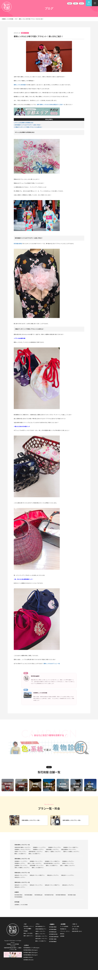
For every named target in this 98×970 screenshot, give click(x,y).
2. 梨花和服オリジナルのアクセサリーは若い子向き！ (27, 125)
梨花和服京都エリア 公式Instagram (31, 947)
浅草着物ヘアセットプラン (36, 861)
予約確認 (26, 931)
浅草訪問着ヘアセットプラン (37, 865)
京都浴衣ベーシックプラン (67, 875)
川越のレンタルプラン (40, 931)
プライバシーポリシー (65, 931)
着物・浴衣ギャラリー (29, 935)
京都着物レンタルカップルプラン (23, 849)
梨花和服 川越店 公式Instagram (31, 952)
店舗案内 (17, 892)
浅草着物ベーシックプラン (21, 861)
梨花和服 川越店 (72, 895)
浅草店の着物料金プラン (40, 929)
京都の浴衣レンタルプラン (41, 938)
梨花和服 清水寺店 (49, 895)
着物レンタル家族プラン (34, 853)
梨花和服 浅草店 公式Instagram (31, 950)
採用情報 (62, 936)
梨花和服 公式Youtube (29, 959)
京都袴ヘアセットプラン (20, 851)
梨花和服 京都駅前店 (61, 895)
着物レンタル (25, 33)
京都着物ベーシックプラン (39, 847)
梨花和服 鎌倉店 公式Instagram (31, 955)
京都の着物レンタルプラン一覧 (22, 844)
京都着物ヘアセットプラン (54, 847)
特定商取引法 (63, 929)
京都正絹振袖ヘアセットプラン (68, 849)
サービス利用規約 (64, 926)
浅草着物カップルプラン (68, 861)
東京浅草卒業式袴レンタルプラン (52, 863)
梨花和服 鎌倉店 (18, 897)
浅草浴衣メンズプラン (20, 887)
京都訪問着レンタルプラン (52, 849)
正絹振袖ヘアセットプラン (21, 865)
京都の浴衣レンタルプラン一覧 (22, 872)
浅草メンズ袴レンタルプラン (34, 863)
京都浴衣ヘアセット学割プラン (37, 875)
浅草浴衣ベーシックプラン (21, 885)
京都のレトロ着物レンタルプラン (71, 851)
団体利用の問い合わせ (77, 931)
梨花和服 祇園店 (28, 895)
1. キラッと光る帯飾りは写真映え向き (23, 122)
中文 (76, 3)
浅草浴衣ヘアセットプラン (36, 885)
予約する (89, 4)
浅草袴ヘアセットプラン (68, 863)
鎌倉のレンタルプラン (40, 933)
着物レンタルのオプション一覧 (52, 663)
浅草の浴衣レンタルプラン (41, 936)
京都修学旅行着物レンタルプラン (23, 847)
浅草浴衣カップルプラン (68, 885)
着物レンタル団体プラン (20, 853)
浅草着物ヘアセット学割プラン (52, 861)
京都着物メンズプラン (38, 849)
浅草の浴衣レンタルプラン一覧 (22, 882)
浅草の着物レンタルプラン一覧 (22, 858)
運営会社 (62, 933)
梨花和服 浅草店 (18, 243)
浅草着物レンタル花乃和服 (21, 904)
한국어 (81, 3)
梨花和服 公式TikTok (28, 957)
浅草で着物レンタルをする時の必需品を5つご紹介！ (50, 104)
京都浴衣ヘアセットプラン (21, 875)
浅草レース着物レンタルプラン (67, 865)
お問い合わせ (75, 929)
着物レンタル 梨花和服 (19, 85)
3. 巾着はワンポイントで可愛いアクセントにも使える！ (28, 127)
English (69, 3)
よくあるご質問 (75, 926)
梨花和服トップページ (29, 926)
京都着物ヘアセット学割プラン (70, 847)
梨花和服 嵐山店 (38, 895)
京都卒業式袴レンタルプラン (36, 851)
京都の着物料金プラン (40, 926)
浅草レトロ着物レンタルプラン (22, 867)
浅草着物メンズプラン (20, 863)
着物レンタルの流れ (28, 933)
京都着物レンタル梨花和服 (40, 693)
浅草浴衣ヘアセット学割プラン (52, 885)
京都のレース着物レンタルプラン (53, 851)
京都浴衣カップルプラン (53, 875)
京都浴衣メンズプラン (20, 877)
